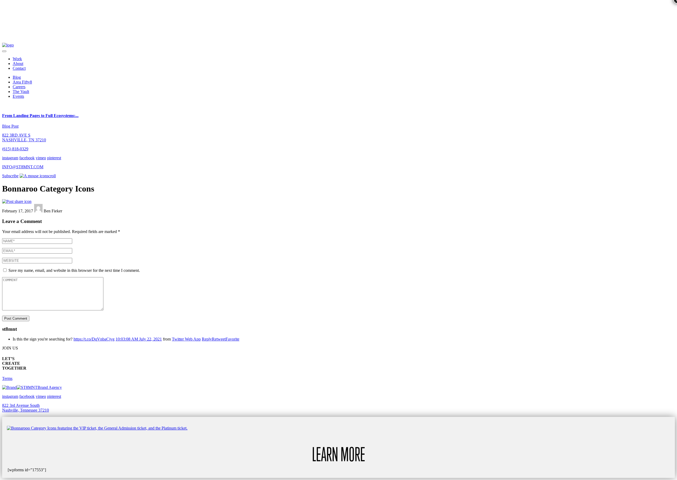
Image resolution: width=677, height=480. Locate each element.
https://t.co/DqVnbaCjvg (94, 339)
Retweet (219, 339)
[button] (4, 51)
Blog (17, 77)
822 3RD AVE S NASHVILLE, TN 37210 (24, 137)
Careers (19, 87)
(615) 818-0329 (15, 149)
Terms (7, 378)
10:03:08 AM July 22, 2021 (139, 339)
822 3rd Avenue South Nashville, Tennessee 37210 (25, 407)
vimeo (41, 158)
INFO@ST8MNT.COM (22, 167)
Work (17, 59)
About (18, 63)
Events (18, 96)
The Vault (21, 91)
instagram (10, 158)
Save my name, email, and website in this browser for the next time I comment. (74, 270)
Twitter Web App (186, 339)
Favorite (232, 339)
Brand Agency (50, 387)
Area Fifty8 (22, 82)
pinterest (54, 158)
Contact (19, 68)
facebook (27, 158)
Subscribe (10, 176)
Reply (207, 339)
